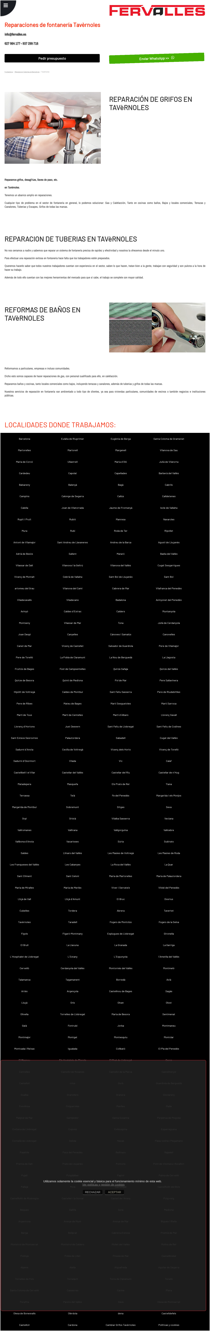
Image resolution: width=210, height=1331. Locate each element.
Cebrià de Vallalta (72, 576)
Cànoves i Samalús (120, 634)
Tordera (72, 910)
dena (120, 1313)
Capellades (121, 473)
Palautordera (72, 737)
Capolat (72, 473)
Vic (120, 760)
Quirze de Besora (24, 680)
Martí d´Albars (120, 714)
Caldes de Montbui (72, 691)
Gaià (24, 1025)
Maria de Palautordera (168, 876)
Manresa (120, 519)
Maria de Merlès (72, 887)
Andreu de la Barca (120, 542)
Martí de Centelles (72, 714)
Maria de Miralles (24, 887)
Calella (24, 507)
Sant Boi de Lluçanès (121, 576)
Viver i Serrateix (120, 887)
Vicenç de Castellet (73, 645)
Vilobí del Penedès (168, 887)
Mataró (121, 553)
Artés (24, 991)
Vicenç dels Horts (121, 749)
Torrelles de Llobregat (72, 1014)
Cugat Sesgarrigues (169, 565)
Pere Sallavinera (169, 680)
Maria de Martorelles (120, 876)
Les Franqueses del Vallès (24, 864)
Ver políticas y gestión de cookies (103, 1184)
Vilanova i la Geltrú (72, 565)
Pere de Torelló (24, 657)
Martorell (73, 450)
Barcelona (24, 438)
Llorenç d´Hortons (24, 726)
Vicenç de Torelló (169, 749)
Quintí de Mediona (73, 680)
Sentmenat (168, 1014)
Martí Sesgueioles (121, 703)
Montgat (72, 1037)
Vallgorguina (121, 830)
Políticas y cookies (168, 1324)
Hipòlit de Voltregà (24, 691)
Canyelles (72, 634)
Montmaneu (169, 1025)
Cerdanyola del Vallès (72, 968)
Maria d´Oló (121, 461)
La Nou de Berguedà (120, 657)
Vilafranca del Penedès (169, 588)
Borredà (120, 979)
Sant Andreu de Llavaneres (72, 542)
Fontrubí (72, 1025)
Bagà (120, 484)
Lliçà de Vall (24, 899)
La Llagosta (168, 657)
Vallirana (72, 830)
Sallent (73, 553)
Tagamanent (73, 979)
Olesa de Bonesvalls (24, 1313)
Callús (120, 496)
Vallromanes (24, 830)
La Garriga (169, 945)
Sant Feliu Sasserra (121, 691)
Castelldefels (169, 1313)
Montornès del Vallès (120, 968)
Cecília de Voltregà (72, 749)
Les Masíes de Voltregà (121, 853)
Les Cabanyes (72, 864)
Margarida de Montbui (24, 807)
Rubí (72, 530)
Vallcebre (169, 830)
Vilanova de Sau (169, 450)
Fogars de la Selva (169, 922)
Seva (169, 807)
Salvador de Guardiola (120, 645)
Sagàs (168, 991)
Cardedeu (24, 473)
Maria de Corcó (24, 461)
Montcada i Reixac (24, 1048)
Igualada (72, 1048)
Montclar (169, 1037)
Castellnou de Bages (120, 991)
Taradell (72, 922)
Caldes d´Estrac (72, 611)
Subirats (169, 841)
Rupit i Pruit (24, 519)
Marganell (120, 450)
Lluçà (24, 1002)
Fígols (24, 933)
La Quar (169, 864)
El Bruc (121, 899)
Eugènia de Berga (121, 438)
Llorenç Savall (169, 714)
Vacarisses (72, 841)
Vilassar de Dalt (24, 565)
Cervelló (24, 968)
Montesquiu (120, 1037)
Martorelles (24, 450)
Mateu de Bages (73, 703)
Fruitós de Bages (24, 668)
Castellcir (24, 1324)
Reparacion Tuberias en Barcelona (27, 72)
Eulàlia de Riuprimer (72, 438)
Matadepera (24, 784)
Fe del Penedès (120, 795)
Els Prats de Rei (121, 784)
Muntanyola (168, 611)
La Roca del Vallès (121, 864)
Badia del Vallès (169, 553)
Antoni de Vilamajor (24, 542)
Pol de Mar (121, 680)
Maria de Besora (121, 1014)
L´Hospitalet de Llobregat (24, 956)
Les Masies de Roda (169, 853)
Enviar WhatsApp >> (154, 58)
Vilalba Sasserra (121, 818)
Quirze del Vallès (169, 668)
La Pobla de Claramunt (72, 657)
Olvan (121, 1002)
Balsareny (24, 484)
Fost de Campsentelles (73, 668)
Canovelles (169, 634)
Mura (24, 530)
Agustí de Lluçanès (169, 542)
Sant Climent (24, 876)
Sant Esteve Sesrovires (24, 737)
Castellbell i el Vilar (24, 772)
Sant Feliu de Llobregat (121, 726)
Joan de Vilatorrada (73, 507)
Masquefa (72, 784)
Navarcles (168, 519)
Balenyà (72, 484)
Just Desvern (72, 726)
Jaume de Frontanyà (120, 507)
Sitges (120, 807)
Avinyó (24, 611)
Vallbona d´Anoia (24, 841)
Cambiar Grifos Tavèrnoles (121, 1324)
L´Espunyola (120, 956)
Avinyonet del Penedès (169, 599)
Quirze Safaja (120, 668)
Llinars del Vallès (72, 853)
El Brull (24, 945)
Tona (120, 622)
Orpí (24, 818)
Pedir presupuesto (52, 58)
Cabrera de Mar (120, 588)
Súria (121, 841)
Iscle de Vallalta (168, 507)
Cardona (72, 1324)
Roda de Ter (120, 530)
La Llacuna (73, 945)
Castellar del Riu (121, 772)
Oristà (72, 818)
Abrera (121, 910)
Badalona (121, 599)
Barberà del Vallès (169, 473)
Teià (72, 795)
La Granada (120, 945)
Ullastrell (73, 461)
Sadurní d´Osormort (24, 760)
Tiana (169, 784)
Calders (120, 611)
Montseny (24, 622)
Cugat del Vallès (169, 737)
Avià (168, 979)
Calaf (169, 760)
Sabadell (120, 737)
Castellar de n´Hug (169, 772)
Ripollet (168, 530)
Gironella (169, 933)
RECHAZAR (92, 1192)
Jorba (120, 1025)
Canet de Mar (24, 645)
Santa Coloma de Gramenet (168, 438)
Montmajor (24, 1037)
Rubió (72, 519)
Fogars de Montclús (121, 922)
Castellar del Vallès (72, 772)
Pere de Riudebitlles (168, 691)
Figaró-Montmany (73, 933)
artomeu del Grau (24, 588)
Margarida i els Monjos (168, 795)
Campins (24, 496)
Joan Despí (24, 634)
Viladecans (72, 599)
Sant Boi (169, 576)
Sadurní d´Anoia (24, 749)
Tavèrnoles (24, 922)
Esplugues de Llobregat (120, 933)
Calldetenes (169, 496)
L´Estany (72, 956)
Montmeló (168, 968)
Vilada (72, 760)
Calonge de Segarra (73, 496)
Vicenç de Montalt (24, 576)
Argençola (72, 991)
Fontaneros (9, 72)
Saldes (24, 853)
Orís (72, 1002)
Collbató (120, 1048)
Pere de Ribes (24, 703)
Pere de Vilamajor (169, 645)
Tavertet (169, 910)
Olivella (24, 1014)
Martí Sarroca (168, 703)
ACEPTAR (114, 1192)
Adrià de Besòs (24, 553)
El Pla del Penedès (168, 1048)
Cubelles (24, 910)
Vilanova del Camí (72, 588)
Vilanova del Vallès (120, 565)
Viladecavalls (24, 599)
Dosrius (168, 899)
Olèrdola (72, 1313)
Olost (169, 1002)
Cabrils (169, 484)
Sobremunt (72, 807)
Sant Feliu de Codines (169, 726)
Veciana (168, 818)
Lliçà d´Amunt (72, 899)
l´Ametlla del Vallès (168, 956)
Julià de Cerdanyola (169, 622)
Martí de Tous (24, 714)
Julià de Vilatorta (168, 461)
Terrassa (24, 795)
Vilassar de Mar (72, 622)
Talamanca (24, 979)
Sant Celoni (72, 876)
